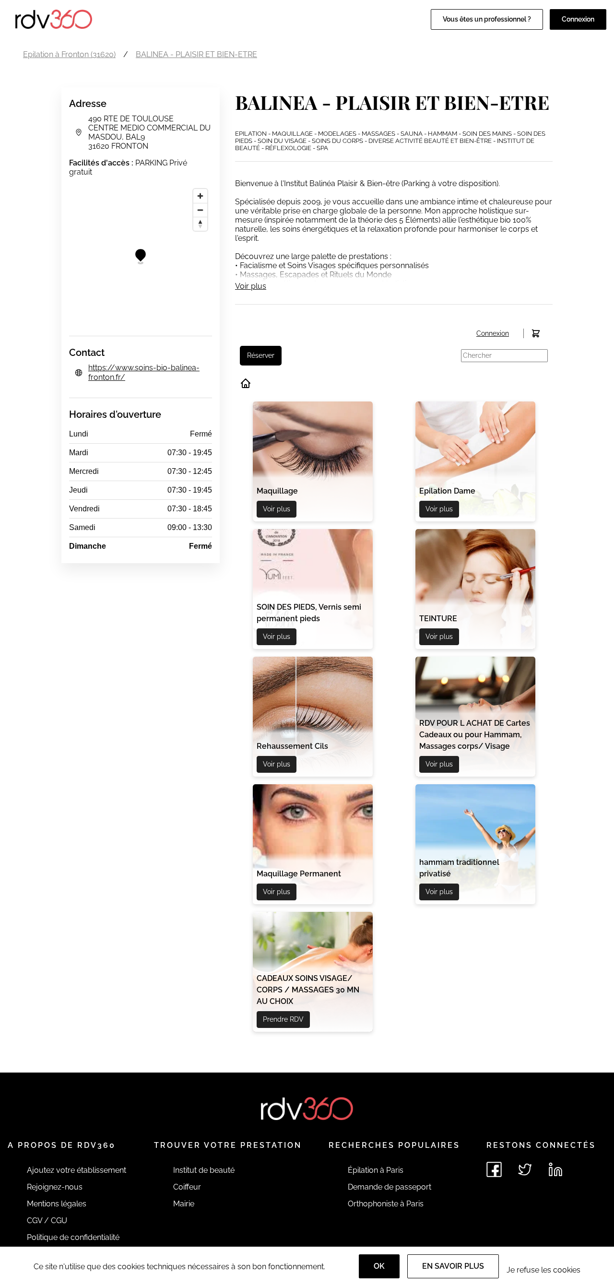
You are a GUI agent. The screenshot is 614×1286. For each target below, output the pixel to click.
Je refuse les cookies (543, 1269)
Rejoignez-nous (55, 1187)
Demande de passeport (389, 1187)
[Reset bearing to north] (200, 224)
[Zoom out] (200, 210)
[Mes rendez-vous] (535, 333)
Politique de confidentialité (73, 1237)
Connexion (578, 19)
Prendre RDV (283, 1019)
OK (379, 1266)
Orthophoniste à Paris (386, 1203)
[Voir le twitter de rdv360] (524, 1169)
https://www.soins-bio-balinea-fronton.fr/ (144, 372)
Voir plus (250, 286)
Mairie (183, 1203)
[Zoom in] (200, 196)
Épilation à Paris (375, 1170)
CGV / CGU (47, 1220)
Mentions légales (56, 1203)
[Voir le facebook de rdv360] (494, 1169)
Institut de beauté (204, 1170)
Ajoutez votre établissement (76, 1170)
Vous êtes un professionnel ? (487, 19)
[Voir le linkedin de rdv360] (555, 1169)
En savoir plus (453, 1266)
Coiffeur (187, 1187)
